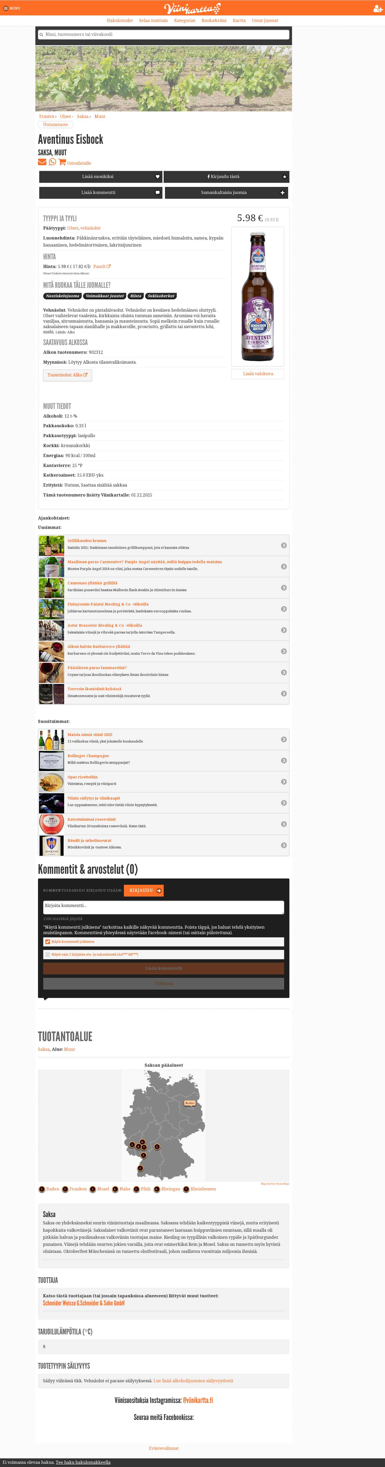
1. (139, 1167)
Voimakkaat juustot (105, 296)
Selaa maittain (153, 20)
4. (137, 1145)
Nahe (125, 1188)
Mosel (103, 1188)
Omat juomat (265, 20)
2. (155, 1146)
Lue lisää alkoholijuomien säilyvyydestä (193, 1380)
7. (142, 1146)
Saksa (83, 116)
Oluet (72, 228)
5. (142, 1154)
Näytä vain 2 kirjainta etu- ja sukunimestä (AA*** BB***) (95, 954)
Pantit (100, 266)
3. (131, 1143)
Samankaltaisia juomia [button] (223, 192)
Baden (52, 1188)
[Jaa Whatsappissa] (52, 162)
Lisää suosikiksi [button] (97, 176)
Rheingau (170, 1188)
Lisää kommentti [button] (97, 192)
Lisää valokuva (257, 373)
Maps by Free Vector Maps (275, 1184)
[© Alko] (257, 296)
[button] (12, 8)
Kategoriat (184, 20)
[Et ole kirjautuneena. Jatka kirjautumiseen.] (378, 8)
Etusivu (46, 116)
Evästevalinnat (164, 1448)
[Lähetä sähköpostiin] (42, 162)
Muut (100, 116)
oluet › (67, 116)
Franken (78, 1188)
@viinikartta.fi (198, 1400)
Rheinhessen (203, 1188)
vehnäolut (90, 228)
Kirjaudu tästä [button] (224, 176)
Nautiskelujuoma (62, 296)
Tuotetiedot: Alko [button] (65, 375)
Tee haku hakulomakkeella (83, 1462)
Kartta (239, 20)
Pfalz (146, 1188)
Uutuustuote (55, 124)
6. (141, 1141)
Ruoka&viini (214, 20)
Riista (135, 296)
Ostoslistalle (78, 163)
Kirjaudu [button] (140, 890)
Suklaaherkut (161, 296)
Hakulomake (120, 20)
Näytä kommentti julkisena (73, 942)
